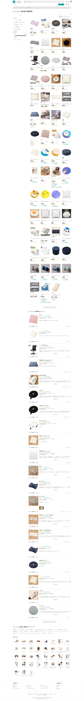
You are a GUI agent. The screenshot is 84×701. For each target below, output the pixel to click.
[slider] (14, 35)
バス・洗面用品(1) (17, 27)
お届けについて (43, 685)
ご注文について (29, 685)
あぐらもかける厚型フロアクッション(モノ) (66, 160)
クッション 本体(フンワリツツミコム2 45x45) (35, 258)
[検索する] (25, 2)
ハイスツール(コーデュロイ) (55, 257)
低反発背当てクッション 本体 (44, 30)
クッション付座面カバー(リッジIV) (34, 159)
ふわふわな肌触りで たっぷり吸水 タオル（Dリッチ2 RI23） (56, 295)
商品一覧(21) (16, 22)
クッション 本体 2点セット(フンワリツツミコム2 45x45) (45, 258)
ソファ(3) (20, 24)
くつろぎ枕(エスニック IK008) (55, 275)
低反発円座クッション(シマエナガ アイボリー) (56, 86)
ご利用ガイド (15, 685)
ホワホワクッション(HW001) (44, 141)
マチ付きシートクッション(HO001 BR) (45, 178)
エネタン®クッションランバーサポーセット (56, 179)
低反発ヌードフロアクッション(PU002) (56, 50)
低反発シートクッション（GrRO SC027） (45, 86)
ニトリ (15, 39)
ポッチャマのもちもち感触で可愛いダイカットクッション (66, 239)
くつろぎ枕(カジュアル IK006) (45, 275)
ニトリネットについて (16, 688)
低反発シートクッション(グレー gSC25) (56, 68)
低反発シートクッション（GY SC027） (45, 68)
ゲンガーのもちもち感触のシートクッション (66, 178)
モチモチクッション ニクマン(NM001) (67, 221)
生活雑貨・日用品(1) (17, 29)
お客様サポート (59, 685)
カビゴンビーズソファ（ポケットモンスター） (45, 294)
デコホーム (19, 39)
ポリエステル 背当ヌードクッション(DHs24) (66, 202)
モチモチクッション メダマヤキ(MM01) (35, 221)
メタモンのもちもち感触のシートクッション (56, 202)
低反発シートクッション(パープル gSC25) (35, 86)
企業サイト (39, 695)
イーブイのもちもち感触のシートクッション (34, 202)
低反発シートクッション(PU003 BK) (35, 67)
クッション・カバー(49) (17, 20)
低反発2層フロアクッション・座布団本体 (45, 50)
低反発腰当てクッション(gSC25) (34, 50)
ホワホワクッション (43, 121)
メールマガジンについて (44, 688)
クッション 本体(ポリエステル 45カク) (34, 239)
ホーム (15, 7)
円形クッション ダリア (54, 122)
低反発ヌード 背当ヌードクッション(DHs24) (66, 86)
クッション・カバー (20, 7)
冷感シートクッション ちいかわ (55, 159)
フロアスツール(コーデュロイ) (66, 257)
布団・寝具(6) (16, 24)
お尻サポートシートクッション (66, 122)
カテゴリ (15, 4)
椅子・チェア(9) (21, 22)
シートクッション (32, 122)
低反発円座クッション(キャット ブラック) (67, 50)
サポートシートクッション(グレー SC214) (45, 239)
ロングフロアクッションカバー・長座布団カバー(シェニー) (56, 239)
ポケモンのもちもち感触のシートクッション (45, 202)
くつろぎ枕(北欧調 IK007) (33, 275)
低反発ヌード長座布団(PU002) (45, 104)
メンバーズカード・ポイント (31, 688)
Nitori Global (44, 695)
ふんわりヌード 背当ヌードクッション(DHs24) (56, 221)
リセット (20, 15)
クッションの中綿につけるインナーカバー (34, 178)
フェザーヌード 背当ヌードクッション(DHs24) (45, 221)
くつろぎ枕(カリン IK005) (65, 275)
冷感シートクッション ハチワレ (45, 159)
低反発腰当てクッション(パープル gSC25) (66, 68)
